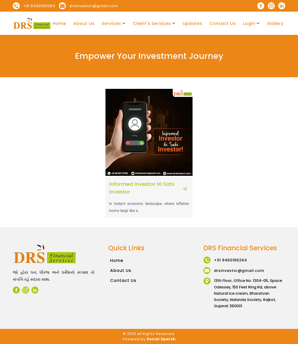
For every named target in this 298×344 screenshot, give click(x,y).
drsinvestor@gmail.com (93, 6)
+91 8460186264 (39, 6)
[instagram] (271, 5)
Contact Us (223, 23)
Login (249, 23)
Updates (192, 23)
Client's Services (152, 23)
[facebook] (260, 5)
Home (59, 23)
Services (111, 23)
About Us (84, 23)
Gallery (275, 23)
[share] (185, 189)
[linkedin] (281, 5)
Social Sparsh (161, 339)
